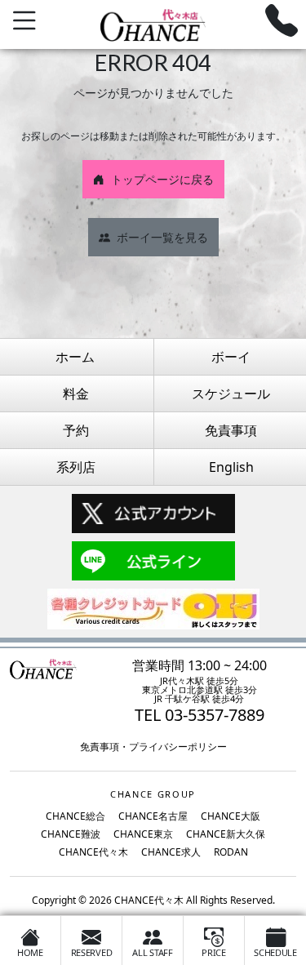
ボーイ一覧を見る (162, 237)
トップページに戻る (162, 179)
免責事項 (99, 747)
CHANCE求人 (171, 852)
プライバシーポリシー (178, 747)
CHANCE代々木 (93, 852)
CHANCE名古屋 (153, 816)
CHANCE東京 (143, 834)
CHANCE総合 (75, 816)
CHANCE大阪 (230, 816)
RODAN (231, 852)
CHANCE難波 (70, 834)
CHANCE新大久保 (225, 834)
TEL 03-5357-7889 (199, 715)
